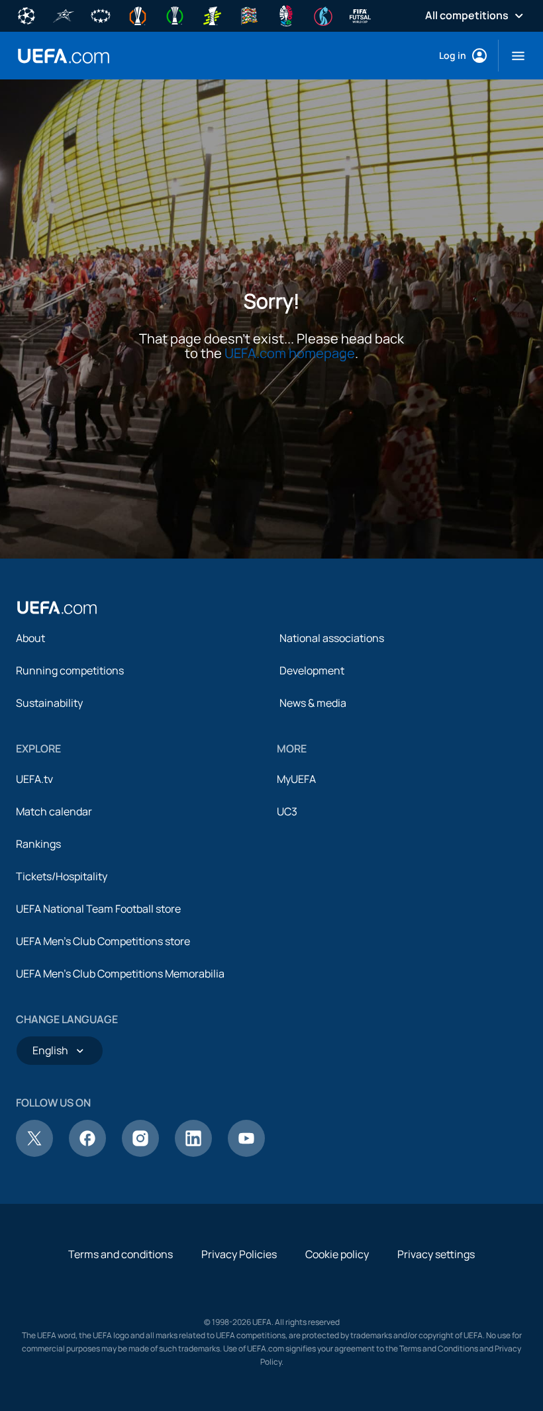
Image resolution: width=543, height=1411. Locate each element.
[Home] (57, 607)
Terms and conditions (120, 1254)
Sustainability (49, 703)
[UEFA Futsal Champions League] (63, 14)
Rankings (38, 844)
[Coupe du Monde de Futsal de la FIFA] (360, 14)
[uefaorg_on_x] (34, 1153)
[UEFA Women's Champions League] (100, 14)
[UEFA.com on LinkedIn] (193, 1153)
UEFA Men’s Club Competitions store (103, 941)
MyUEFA (296, 779)
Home (63, 56)
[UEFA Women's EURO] (323, 14)
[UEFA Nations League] (249, 14)
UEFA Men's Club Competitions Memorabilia (120, 973)
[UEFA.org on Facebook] (87, 1153)
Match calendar (54, 811)
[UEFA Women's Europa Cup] (211, 14)
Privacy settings (436, 1254)
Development (311, 670)
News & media (312, 703)
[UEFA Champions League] (26, 14)
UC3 (287, 811)
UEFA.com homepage (289, 353)
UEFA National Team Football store (98, 908)
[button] (513, 55)
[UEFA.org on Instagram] (140, 1153)
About (30, 638)
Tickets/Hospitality (61, 876)
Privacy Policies (239, 1254)
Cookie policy (337, 1254)
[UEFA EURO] (286, 14)
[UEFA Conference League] (174, 14)
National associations (331, 638)
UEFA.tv (34, 779)
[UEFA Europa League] (137, 14)
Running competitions (70, 670)
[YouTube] (246, 1153)
